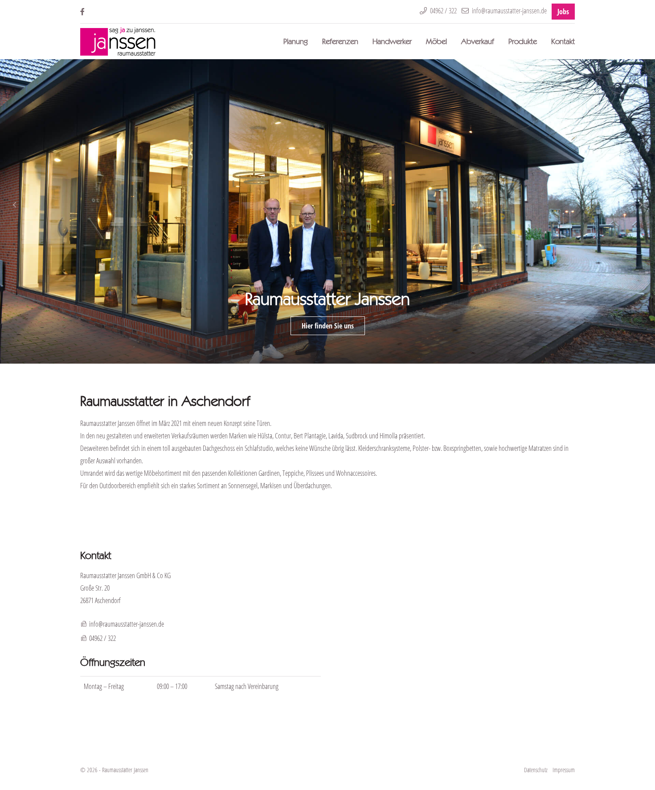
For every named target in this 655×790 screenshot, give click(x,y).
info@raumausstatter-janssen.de (126, 624)
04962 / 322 (102, 638)
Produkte (522, 41)
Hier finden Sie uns (328, 326)
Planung (295, 41)
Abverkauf (477, 41)
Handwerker (392, 41)
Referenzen (340, 41)
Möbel (436, 41)
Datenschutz (536, 770)
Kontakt (563, 41)
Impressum (564, 770)
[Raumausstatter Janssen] (118, 41)
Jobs (563, 11)
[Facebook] (82, 11)
